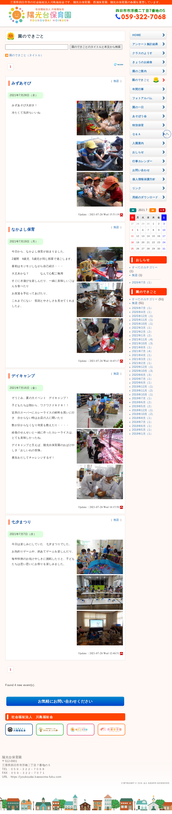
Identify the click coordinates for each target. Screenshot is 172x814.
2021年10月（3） (143, 343)
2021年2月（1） (142, 363)
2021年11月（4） (143, 339)
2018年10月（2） (143, 414)
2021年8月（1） (142, 347)
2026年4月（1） (142, 312)
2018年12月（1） (143, 410)
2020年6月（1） (142, 382)
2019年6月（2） (142, 402)
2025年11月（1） (143, 319)
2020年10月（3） (143, 371)
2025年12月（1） (143, 316)
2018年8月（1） (142, 418)
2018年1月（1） (142, 433)
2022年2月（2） (142, 331)
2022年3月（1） (142, 327)
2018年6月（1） (142, 426)
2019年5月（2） (142, 406)
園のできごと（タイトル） (26, 55)
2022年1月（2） (142, 335)
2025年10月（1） (143, 323)
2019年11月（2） (143, 390)
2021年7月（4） (142, 351)
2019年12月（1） (143, 386)
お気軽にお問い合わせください (65, 701)
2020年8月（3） (142, 374)
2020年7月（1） (142, 378)
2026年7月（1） (142, 282)
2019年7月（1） (142, 398)
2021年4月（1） (142, 355)
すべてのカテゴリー (145, 267)
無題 (116, 81)
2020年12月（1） (143, 367)
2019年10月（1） (143, 394)
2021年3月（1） (142, 359)
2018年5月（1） (142, 429)
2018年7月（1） (142, 422)
